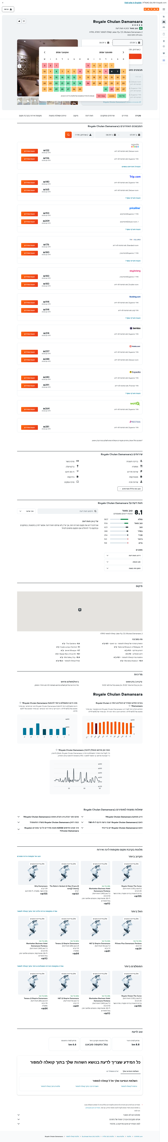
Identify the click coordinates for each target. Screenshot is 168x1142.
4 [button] (94, 65)
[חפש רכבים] (164, 27)
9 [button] (105, 71)
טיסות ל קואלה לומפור (129, 1086)
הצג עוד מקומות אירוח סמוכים (29, 856)
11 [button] (94, 71)
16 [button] (106, 77)
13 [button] (123, 77)
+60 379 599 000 (135, 35)
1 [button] (111, 65)
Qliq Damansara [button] (40, 886)
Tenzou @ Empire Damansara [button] (67, 943)
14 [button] (118, 77)
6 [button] (123, 71)
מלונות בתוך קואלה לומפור (50, 1086)
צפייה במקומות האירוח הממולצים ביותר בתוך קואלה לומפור (40, 966)
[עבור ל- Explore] (164, 41)
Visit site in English (133, 2)
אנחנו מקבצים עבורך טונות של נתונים (124, 1119)
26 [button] (88, 83)
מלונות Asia (120, 1136)
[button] (2, 2)
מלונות (129, 1136)
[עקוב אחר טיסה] (164, 46)
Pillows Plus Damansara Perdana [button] (128, 943)
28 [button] (117, 89)
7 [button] (117, 71)
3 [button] (99, 65)
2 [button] (105, 65)
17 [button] (100, 77)
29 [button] (112, 89)
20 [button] (123, 83)
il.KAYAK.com (138, 1136)
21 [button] (118, 83)
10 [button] (100, 71)
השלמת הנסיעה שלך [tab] (131, 1071)
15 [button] (112, 77)
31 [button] (45, 89)
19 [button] (88, 77)
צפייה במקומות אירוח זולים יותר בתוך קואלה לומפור (37, 911)
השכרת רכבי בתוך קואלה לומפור (87, 1086)
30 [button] (106, 89)
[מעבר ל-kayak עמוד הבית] (151, 9)
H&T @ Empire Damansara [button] (99, 943)
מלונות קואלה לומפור (72, 1136)
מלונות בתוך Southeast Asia (90, 1136)
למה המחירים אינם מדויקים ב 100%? (125, 1124)
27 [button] (123, 89)
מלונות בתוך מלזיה (108, 1136)
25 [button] (94, 83)
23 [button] (106, 83)
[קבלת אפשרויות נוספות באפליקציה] (164, 34)
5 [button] (88, 65)
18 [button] (94, 77)
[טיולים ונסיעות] (164, 53)
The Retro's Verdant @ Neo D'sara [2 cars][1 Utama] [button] (64, 887)
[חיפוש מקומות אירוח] (164, 21)
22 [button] (112, 83)
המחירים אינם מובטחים (93, 1108)
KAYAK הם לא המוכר (131, 1115)
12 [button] (88, 71)
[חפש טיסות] (164, 16)
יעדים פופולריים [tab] (113, 1071)
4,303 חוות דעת (122, 28)
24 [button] (100, 83)
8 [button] (111, 71)
